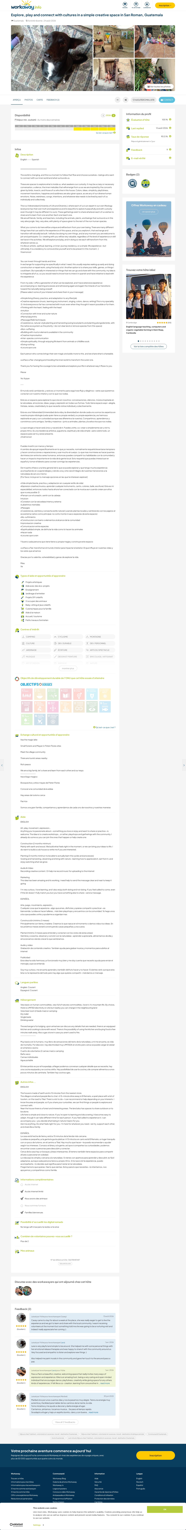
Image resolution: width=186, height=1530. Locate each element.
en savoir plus (148, 211)
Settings (37, 1525)
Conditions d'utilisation (104, 1495)
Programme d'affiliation (62, 1498)
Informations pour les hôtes (22, 1482)
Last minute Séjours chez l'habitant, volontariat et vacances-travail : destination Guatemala (101, 1438)
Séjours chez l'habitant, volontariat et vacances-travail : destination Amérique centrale (112, 1434)
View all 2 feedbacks (65, 1422)
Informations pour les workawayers (25, 1485)
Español (139, 1485)
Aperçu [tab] (17, 99)
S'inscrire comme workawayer (23, 1488)
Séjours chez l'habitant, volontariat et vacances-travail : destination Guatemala (48, 1434)
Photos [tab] (29, 99)
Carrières (98, 1502)
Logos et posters (60, 1488)
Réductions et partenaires (21, 1498)
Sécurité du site (65, 1264)
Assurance (99, 1488)
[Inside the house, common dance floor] (113, 41)
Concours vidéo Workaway (64, 1492)
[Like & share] (126, 100)
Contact (168, 99)
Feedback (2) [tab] (53, 99)
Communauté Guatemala (157, 1434)
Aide (96, 1478)
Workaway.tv (58, 1485)
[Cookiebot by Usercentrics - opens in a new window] (16, 1525)
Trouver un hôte (17, 1478)
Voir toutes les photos (160, 86)
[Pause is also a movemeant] (113, 75)
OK (164, 1509)
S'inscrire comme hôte (20, 1492)
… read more (104, 1383)
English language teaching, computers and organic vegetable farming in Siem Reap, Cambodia (146, 329)
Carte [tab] (40, 99)
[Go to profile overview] (65, 1291)
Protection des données (105, 1498)
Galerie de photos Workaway (65, 1482)
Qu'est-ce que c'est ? (105, 727)
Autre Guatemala (58, 1438)
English (139, 1478)
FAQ (96, 1485)
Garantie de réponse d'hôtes (106, 1492)
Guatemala (19, 20)
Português (140, 1488)
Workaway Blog (59, 1478)
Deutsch (139, 1482)
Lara (63, 1342)
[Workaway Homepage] (26, 5)
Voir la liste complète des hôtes (149, 346)
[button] (138, 341)
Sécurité (98, 1482)
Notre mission (58, 1502)
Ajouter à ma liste (144, 99)
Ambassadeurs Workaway (63, 1495)
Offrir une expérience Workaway (24, 1495)
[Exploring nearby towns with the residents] (155, 75)
